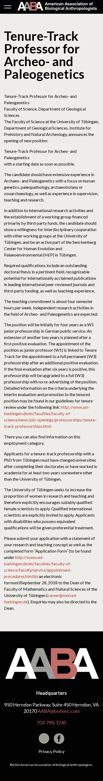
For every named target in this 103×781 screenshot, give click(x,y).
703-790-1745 (51, 722)
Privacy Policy (51, 751)
